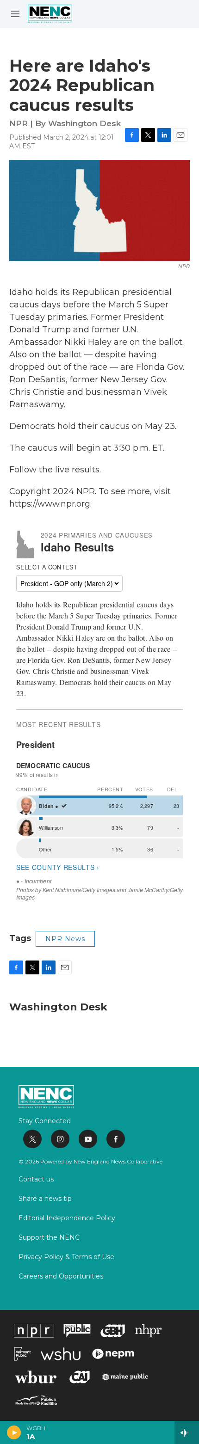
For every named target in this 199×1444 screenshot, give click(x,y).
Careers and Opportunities (61, 1276)
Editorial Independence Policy (67, 1218)
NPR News (65, 939)
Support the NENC (49, 1238)
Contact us (36, 1179)
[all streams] (186, 1432)
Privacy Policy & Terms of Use (66, 1257)
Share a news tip (45, 1199)
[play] (14, 1432)
